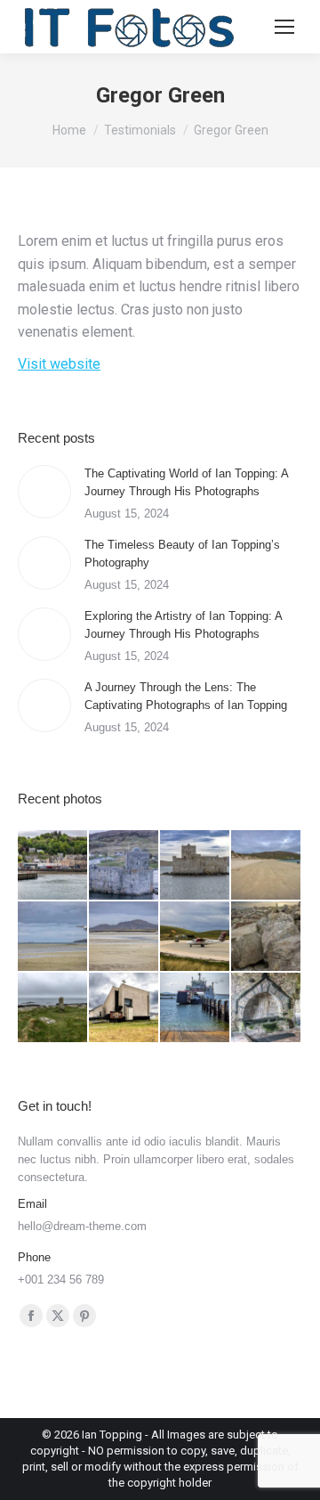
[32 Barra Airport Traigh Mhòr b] (124, 937)
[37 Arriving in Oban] (53, 865)
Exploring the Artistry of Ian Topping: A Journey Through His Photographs (183, 624)
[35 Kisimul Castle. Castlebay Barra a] (195, 865)
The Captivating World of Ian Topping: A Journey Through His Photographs (186, 482)
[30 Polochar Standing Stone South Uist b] (266, 937)
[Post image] (44, 491)
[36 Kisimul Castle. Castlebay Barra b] (124, 865)
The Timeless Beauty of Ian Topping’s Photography (182, 553)
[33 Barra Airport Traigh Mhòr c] (53, 937)
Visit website (59, 363)
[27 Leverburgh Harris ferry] (195, 1008)
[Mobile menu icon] (284, 27)
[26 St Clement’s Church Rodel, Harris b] (266, 1008)
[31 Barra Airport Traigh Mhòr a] (195, 937)
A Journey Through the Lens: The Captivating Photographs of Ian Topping (185, 696)
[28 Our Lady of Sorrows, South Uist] (124, 1008)
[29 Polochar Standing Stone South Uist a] (53, 1008)
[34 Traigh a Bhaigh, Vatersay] (266, 865)
